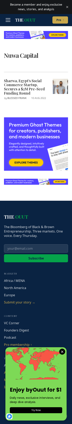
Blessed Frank (17, 98)
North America (15, 288)
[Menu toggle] (8, 20)
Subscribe (36, 258)
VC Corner (11, 323)
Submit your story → (19, 302)
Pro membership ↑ (18, 344)
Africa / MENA (14, 280)
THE (25, 20)
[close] (67, 7)
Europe (9, 295)
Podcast (10, 337)
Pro (60, 20)
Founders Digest (16, 330)
